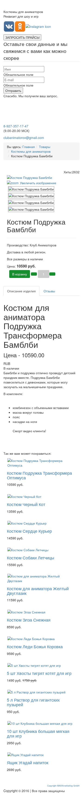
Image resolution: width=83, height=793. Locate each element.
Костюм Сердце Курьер (29, 531)
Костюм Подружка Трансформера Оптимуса (39, 475)
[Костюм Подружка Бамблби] (31, 189)
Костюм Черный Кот (26, 504)
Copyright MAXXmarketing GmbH (63, 785)
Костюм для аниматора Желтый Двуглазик (38, 590)
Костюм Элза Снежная (28, 620)
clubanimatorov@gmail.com (23, 137)
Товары (44, 146)
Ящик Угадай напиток (27, 762)
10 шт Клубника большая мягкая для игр (38, 733)
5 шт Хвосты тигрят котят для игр (39, 673)
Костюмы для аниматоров (30, 151)
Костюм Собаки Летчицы (30, 557)
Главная (28, 146)
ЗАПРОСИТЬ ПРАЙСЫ (22, 37)
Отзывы (49, 291)
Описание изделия (21, 291)
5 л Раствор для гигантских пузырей (33, 702)
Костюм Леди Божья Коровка (35, 646)
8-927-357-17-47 (15, 126)
